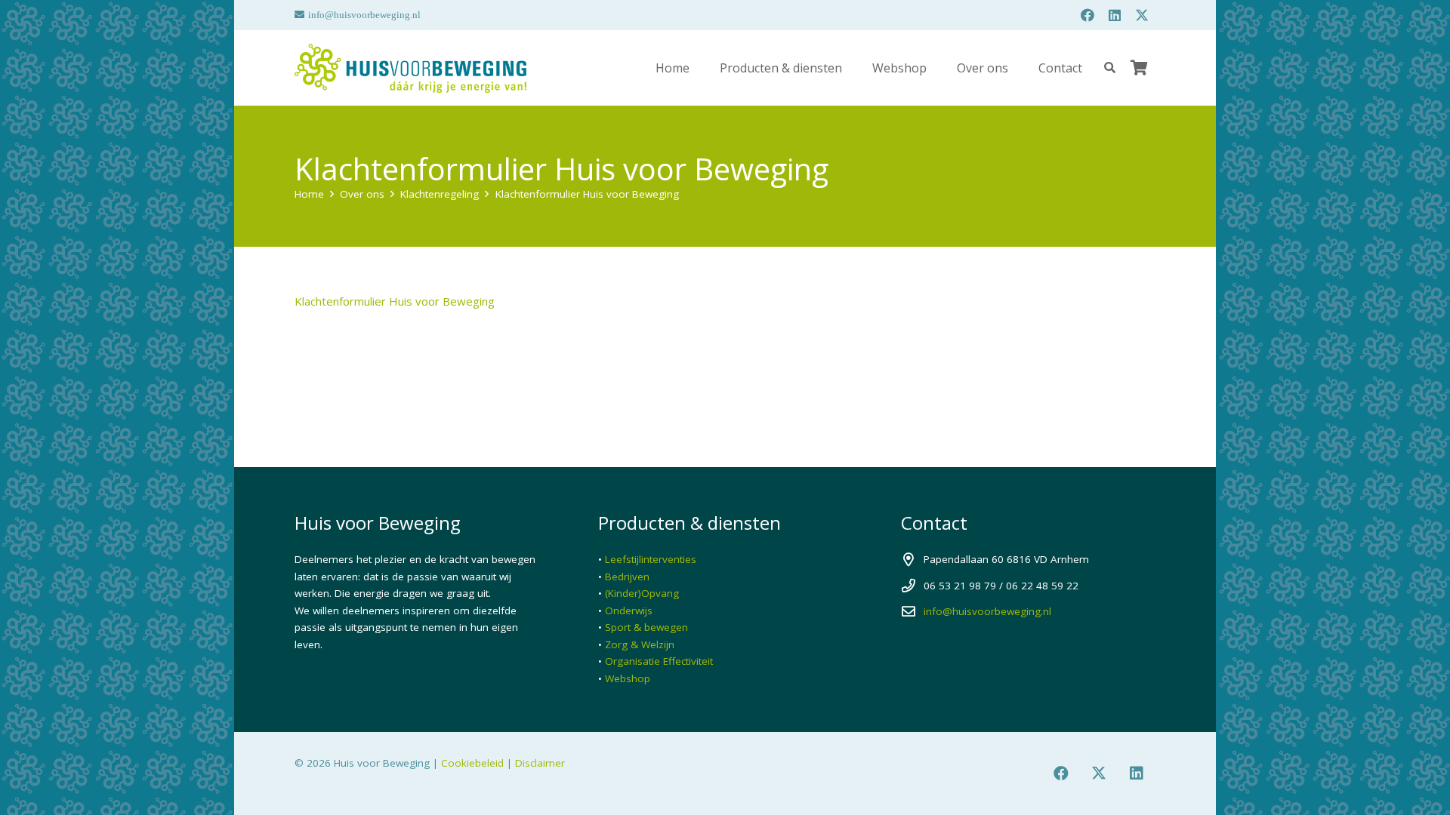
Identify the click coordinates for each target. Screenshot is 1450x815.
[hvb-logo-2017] (410, 68)
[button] (853, 67)
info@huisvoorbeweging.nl (987, 611)
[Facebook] (1087, 15)
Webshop (627, 678)
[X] (1141, 15)
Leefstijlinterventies (650, 559)
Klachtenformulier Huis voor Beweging (395, 301)
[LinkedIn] (1114, 15)
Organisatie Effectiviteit (659, 661)
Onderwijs (628, 610)
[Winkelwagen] (1138, 68)
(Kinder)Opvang (642, 593)
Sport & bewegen (646, 627)
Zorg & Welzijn (639, 644)
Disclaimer (540, 763)
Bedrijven (627, 576)
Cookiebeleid (472, 763)
